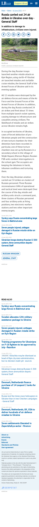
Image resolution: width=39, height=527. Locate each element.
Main (3, 10)
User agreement (7, 447)
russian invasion (11, 253)
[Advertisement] (19, 281)
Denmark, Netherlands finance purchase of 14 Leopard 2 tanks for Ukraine (19, 385)
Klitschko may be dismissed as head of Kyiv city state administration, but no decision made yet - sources (19, 358)
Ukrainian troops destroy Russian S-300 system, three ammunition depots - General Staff (19, 242)
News (9, 10)
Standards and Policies (10, 445)
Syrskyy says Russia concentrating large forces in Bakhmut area (19, 219)
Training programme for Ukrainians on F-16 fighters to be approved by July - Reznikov (19, 344)
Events (4, 440)
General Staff (9, 258)
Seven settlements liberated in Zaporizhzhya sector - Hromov (16, 424)
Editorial (5, 442)
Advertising (6, 437)
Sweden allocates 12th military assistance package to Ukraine (17, 318)
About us (5, 435)
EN (31, 3)
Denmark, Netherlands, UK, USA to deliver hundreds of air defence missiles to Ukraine (18, 412)
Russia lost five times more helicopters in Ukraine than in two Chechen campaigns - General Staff (19, 399)
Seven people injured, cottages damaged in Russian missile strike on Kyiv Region (18, 230)
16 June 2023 (17, 11)
